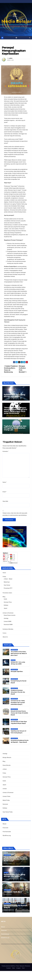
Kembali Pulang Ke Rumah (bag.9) (15, 906)
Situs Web (5, 501)
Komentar (5, 451)
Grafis (5, 599)
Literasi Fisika (6, 796)
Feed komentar (7, 831)
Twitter (13, 968)
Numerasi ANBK (8, 624)
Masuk (4, 823)
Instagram (18, 968)
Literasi (5, 788)
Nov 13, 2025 (8, 863)
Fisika (4, 576)
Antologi (6, 618)
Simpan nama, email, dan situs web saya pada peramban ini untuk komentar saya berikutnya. (15, 514)
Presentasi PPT (8, 588)
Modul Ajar (7, 582)
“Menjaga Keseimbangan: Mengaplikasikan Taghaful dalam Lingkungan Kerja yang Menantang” (15, 410)
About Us (5, 637)
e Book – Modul (8, 579)
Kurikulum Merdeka (8, 629)
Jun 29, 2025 (8, 910)
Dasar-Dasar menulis (9, 615)
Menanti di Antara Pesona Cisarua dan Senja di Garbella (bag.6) (19, 712)
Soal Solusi (7, 585)
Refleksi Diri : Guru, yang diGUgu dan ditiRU (14, 395)
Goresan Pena (8, 602)
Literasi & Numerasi (8, 613)
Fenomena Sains (7, 592)
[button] (29, 37)
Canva (4, 633)
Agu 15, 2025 (8, 894)
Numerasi (5, 804)
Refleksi (6, 605)
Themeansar (27, 965)
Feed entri (5, 827)
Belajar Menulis (7, 757)
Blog (4, 596)
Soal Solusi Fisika (8, 812)
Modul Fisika (6, 800)
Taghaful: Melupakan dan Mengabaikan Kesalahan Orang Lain (15, 428)
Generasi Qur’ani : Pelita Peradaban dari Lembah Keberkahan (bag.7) (18, 702)
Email (4, 491)
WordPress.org (7, 835)
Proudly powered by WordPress (9, 965)
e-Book (5, 769)
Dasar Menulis (7, 765)
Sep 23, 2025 (8, 878)
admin (10, 58)
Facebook (8, 968)
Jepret (5, 608)
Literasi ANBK (7, 621)
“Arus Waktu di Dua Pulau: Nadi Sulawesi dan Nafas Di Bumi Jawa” (19, 653)
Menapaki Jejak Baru (17, 671)
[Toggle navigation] (16, 38)
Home (4, 572)
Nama (5, 482)
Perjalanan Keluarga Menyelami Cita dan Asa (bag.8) (18, 692)
